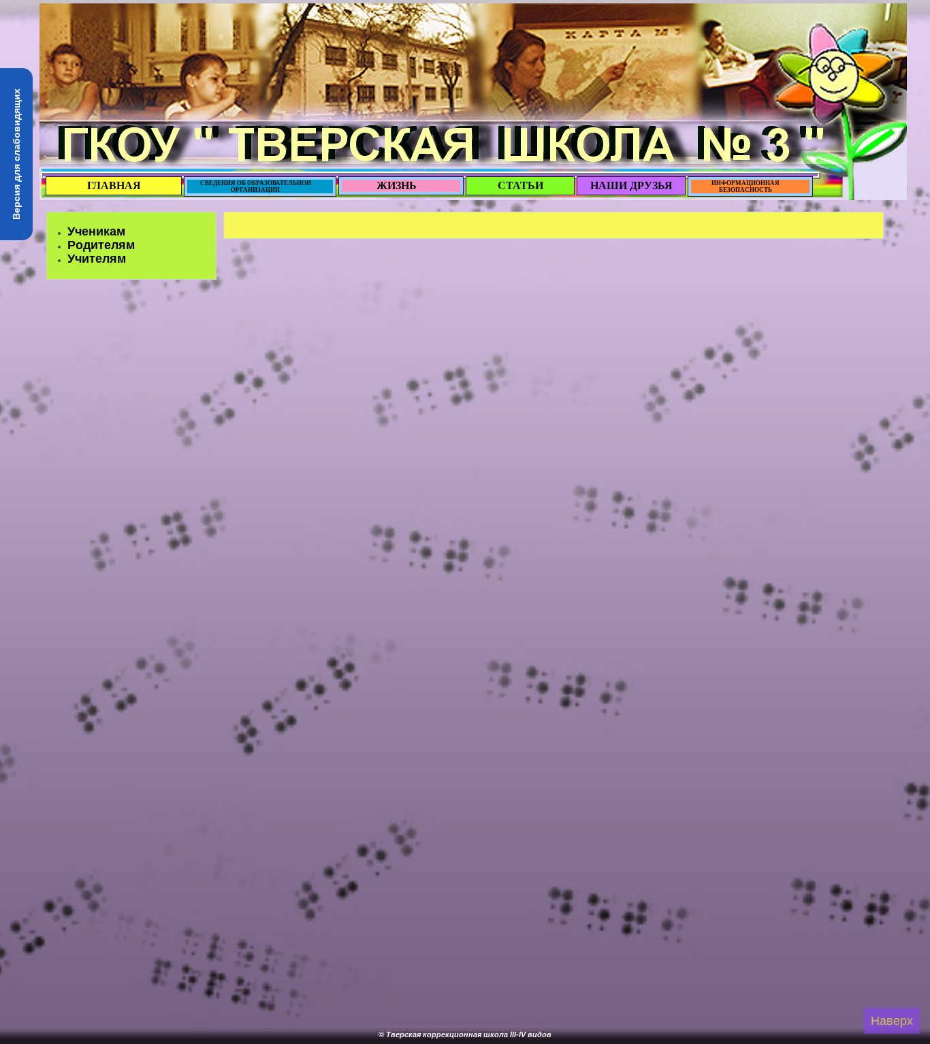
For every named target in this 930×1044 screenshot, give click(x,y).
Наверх (892, 1021)
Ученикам (96, 231)
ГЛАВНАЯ (114, 185)
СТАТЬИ (520, 185)
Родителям (101, 245)
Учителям (96, 258)
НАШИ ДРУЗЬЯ (631, 185)
